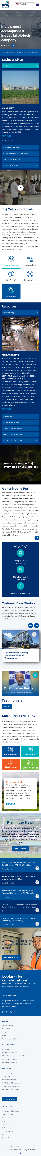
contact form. (27, 986)
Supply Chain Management (11, 1083)
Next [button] (36, 625)
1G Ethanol (9, 141)
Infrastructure (30, 264)
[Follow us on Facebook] (3, 1012)
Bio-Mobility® (30, 280)
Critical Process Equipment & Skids (14, 1056)
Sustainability (6, 1128)
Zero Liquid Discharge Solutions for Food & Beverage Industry (25, 654)
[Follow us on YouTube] (15, 1012)
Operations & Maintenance (11, 1086)
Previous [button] (30, 625)
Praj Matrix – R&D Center (10, 1090)
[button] (37, 4)
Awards (4, 1035)
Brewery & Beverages (9, 1062)
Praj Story (5, 1032)
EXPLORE (5, 45)
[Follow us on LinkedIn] (11, 1012)
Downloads (6, 1118)
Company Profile (7, 1025)
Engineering (6, 1076)
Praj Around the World (9, 1039)
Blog (3, 1134)
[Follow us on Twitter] (7, 1012)
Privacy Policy (15, 1147)
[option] (20, 29)
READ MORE (21, 848)
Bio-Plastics (11, 296)
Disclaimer (26, 1147)
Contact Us (5, 1138)
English (23, 4)
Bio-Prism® (11, 280)
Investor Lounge (7, 1114)
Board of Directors (8, 1029)
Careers (4, 1124)
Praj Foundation (7, 1131)
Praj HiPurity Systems (9, 1052)
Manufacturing (7, 1073)
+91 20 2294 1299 (9, 995)
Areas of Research (11, 264)
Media (4, 1121)
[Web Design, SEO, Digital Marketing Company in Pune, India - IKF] (20, 1153)
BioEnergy (5, 1049)
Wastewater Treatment (9, 1059)
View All (6, 706)
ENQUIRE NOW (11, 957)
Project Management (9, 1079)
